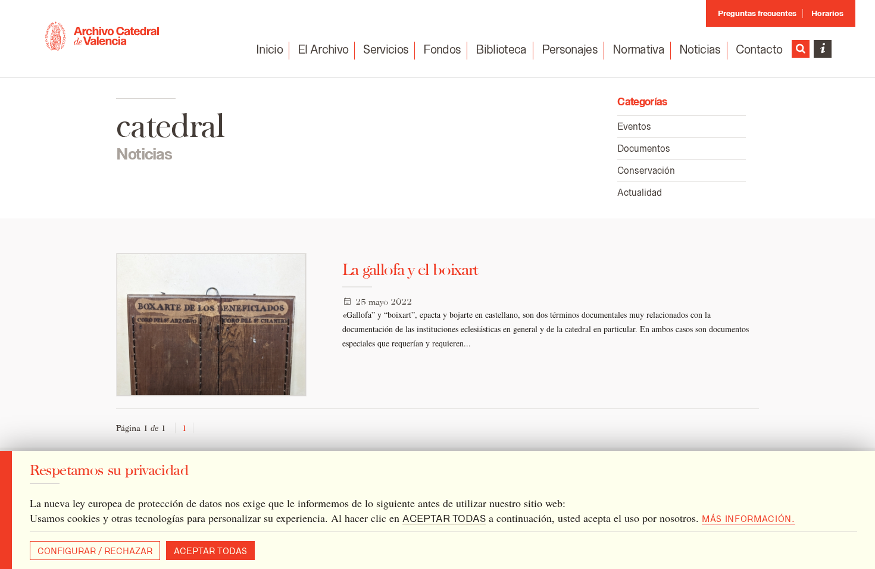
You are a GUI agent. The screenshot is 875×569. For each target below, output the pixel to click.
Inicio (269, 49)
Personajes (570, 49)
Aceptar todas (210, 551)
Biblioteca (501, 49)
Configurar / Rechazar (95, 551)
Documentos (643, 148)
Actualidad (639, 192)
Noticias (700, 49)
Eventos (634, 126)
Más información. (748, 519)
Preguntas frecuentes (757, 13)
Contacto (759, 50)
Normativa (638, 49)
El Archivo (323, 49)
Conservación (646, 170)
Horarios (827, 13)
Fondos (442, 49)
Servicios (385, 49)
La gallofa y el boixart (409, 269)
